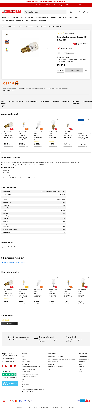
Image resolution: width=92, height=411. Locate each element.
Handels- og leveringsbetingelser (31, 366)
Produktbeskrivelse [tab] (10, 157)
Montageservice (52, 364)
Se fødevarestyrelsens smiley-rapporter (33, 389)
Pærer (20, 27)
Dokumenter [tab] (7, 242)
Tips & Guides (40, 5)
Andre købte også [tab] (9, 114)
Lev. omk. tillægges (8, 146)
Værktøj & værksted (8, 21)
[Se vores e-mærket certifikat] (10, 383)
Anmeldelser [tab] (7, 315)
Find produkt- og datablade (55, 366)
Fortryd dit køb (26, 371)
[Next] (47, 48)
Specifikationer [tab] (8, 187)
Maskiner (54, 17)
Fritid (76, 17)
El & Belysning (29, 17)
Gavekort (50, 369)
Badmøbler (82, 361)
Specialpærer (29, 27)
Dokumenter (45, 101)
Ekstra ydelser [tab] (52, 353)
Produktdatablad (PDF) (10, 247)
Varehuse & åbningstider (8, 361)
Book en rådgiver (53, 361)
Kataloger (25, 359)
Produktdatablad (84, 43)
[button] (9, 323)
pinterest (15, 366)
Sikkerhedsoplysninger (61, 101)
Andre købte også (3, 103)
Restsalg (34, 21)
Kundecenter (86, 5)
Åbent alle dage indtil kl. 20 (20, 340)
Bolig (71, 17)
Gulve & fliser (6, 17)
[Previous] (15, 48)
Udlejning (61, 5)
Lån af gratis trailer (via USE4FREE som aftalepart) (61, 359)
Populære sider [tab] (83, 353)
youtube (11, 366)
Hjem (3, 27)
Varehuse (54, 5)
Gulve (80, 364)
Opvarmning (19, 21)
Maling (80, 371)
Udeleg (27, 21)
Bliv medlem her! (61, 1)
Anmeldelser (87, 101)
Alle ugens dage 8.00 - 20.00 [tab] (9, 354)
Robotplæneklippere (84, 359)
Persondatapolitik (27, 387)
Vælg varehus (70, 53)
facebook (2, 366)
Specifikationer (31, 101)
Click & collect (26, 364)
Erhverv (68, 5)
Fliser (80, 369)
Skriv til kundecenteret (8, 358)
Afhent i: (63, 53)
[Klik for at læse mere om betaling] (22, 401)
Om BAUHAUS (25, 384)
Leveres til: (64, 48)
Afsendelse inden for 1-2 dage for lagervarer (48, 340)
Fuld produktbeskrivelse (9, 90)
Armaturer (81, 366)
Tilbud (48, 5)
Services (74, 5)
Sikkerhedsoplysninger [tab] (12, 257)
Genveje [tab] (24, 353)
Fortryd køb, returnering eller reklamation (74, 340)
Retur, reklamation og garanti (30, 374)
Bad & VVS (15, 17)
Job (80, 5)
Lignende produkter (76, 102)
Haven (21, 17)
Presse (24, 382)
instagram (6, 366)
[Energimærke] (75, 44)
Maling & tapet (63, 17)
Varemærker (42, 21)
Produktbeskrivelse (16, 101)
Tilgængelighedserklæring (29, 392)
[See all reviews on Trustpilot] (10, 373)
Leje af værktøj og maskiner (55, 356)
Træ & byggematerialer (42, 17)
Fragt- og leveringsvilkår (28, 369)
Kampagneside (83, 356)
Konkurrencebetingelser (28, 377)
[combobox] (45, 12)
